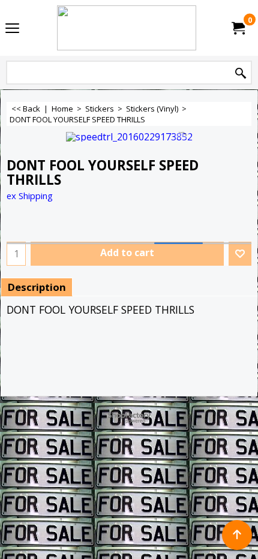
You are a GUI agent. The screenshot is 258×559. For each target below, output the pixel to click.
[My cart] (238, 28)
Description (36, 287)
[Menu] (12, 29)
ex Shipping (30, 196)
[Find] (240, 73)
